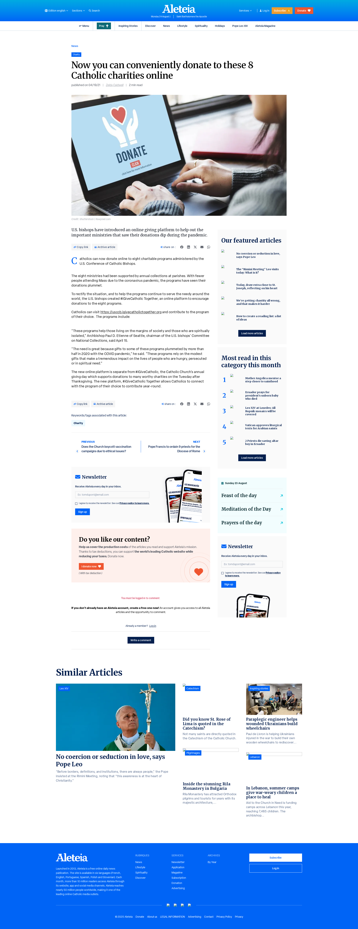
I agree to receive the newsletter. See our (114, 503)
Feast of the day (239, 495)
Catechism (192, 688)
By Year (212, 862)
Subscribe (280, 10)
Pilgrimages (193, 753)
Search (96, 10)
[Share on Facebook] (181, 247)
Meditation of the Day (246, 509)
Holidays (220, 26)
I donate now (89, 566)
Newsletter (178, 862)
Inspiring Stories (128, 26)
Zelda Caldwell (114, 85)
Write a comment (141, 640)
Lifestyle (182, 26)
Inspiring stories (259, 688)
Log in (266, 10)
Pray (101, 26)
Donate (301, 10)
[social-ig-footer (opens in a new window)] (189, 905)
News (166, 26)
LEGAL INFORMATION (172, 916)
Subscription (179, 877)
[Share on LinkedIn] (188, 247)
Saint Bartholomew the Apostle (192, 16)
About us (152, 916)
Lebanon (255, 757)
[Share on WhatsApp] (208, 247)
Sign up (82, 512)
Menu (85, 26)
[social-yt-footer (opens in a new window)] (168, 905)
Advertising (178, 888)
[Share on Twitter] (195, 247)
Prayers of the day (241, 523)
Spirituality (201, 26)
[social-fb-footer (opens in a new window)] (175, 905)
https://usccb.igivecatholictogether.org (131, 312)
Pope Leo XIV (240, 26)
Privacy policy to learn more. (134, 503)
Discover (150, 26)
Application (178, 867)
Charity (78, 423)
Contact (208, 916)
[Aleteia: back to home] (179, 8)
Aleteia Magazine (265, 26)
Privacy (239, 916)
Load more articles (252, 333)
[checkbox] (76, 504)
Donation (177, 883)
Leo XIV (64, 688)
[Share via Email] (201, 247)
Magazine (177, 872)
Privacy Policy (224, 916)
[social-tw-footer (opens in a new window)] (182, 905)
